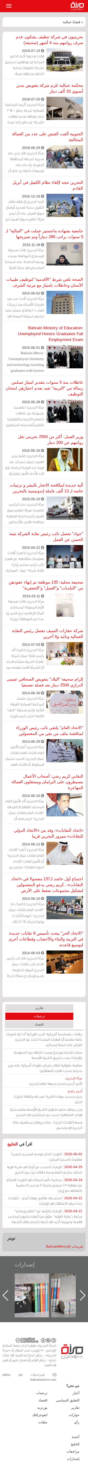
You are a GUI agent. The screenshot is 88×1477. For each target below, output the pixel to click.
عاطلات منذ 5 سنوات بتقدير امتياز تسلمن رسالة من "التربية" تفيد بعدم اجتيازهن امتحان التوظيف (44, 388)
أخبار (76, 1393)
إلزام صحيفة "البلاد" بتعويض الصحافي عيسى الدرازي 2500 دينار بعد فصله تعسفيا (45, 682)
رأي (76, 1422)
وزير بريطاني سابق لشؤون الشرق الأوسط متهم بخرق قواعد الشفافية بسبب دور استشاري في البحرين (46, 1112)
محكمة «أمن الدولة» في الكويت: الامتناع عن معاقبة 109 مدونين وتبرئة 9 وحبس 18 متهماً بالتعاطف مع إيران (44, 1185)
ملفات (42, 1422)
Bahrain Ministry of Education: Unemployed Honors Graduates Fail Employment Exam (50, 334)
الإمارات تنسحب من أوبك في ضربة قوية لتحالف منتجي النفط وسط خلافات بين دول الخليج (44, 1169)
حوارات (74, 1415)
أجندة (75, 1437)
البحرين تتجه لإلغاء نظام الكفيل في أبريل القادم (47, 185)
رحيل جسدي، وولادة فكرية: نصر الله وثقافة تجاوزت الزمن (47, 1096)
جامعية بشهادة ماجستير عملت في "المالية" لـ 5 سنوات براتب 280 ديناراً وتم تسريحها (44, 234)
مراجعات (72, 1451)
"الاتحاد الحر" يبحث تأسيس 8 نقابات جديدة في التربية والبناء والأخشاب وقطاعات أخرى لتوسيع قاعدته (46, 939)
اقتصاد (39, 1024)
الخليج (12, 1144)
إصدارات (24, 1265)
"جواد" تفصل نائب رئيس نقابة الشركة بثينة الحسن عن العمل (46, 536)
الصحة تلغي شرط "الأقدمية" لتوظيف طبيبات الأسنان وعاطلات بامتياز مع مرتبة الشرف (44, 282)
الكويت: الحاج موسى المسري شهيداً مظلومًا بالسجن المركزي (46, 1156)
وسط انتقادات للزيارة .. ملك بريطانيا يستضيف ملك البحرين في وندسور (47, 1125)
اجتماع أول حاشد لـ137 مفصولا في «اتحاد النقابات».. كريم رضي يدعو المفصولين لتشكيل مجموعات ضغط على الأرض (47, 885)
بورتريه (42, 1407)
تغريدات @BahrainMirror (64, 1246)
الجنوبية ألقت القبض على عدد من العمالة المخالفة (47, 137)
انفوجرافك (39, 1415)
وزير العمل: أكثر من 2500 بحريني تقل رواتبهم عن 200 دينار (50, 439)
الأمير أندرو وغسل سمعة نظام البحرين (55, 1081)
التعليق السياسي (67, 1400)
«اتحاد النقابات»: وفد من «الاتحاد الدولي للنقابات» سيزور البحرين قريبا (48, 833)
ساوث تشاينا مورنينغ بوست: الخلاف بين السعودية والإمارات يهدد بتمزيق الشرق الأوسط (47, 1055)
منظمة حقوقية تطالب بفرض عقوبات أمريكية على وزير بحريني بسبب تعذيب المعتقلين (45, 1068)
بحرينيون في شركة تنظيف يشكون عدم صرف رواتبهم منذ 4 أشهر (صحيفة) (49, 40)
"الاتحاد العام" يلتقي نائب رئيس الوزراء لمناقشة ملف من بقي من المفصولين (49, 730)
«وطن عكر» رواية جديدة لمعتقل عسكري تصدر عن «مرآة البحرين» (36, 1287)
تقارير (39, 1008)
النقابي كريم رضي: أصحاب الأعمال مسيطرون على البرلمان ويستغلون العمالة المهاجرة (47, 782)
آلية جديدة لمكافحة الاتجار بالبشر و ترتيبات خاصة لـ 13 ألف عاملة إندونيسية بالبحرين (46, 488)
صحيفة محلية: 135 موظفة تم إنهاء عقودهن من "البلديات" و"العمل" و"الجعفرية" (46, 585)
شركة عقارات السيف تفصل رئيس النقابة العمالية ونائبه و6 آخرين (47, 633)
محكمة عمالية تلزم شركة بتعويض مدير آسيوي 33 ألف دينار (49, 88)
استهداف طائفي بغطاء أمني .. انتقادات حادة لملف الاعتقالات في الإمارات (45, 1200)
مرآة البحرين (78, 6)
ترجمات (39, 1016)
